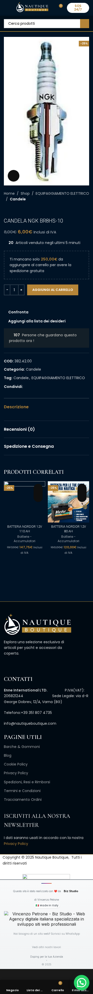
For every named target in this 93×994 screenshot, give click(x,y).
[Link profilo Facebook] (26, 386)
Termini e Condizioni (22, 790)
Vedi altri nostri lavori (46, 947)
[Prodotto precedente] (6, 210)
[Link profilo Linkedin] (44, 386)
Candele (18, 199)
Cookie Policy (16, 764)
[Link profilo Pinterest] (38, 386)
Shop (25, 193)
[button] (38, 497)
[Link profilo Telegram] (50, 386)
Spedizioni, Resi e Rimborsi (27, 782)
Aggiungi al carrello (52, 289)
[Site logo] (32, 7)
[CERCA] (84, 23)
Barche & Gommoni (22, 746)
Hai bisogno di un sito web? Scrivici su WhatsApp (46, 934)
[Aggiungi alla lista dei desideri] (38, 488)
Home (9, 193)
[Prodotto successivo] (16, 210)
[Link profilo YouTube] (24, 665)
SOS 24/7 (78, 8)
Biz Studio (71, 891)
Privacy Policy (16, 773)
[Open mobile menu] (6, 8)
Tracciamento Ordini (23, 799)
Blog (7, 755)
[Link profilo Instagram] (18, 665)
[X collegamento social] (32, 386)
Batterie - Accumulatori (24, 539)
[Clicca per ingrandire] (13, 176)
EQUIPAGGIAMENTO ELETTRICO (62, 193)
